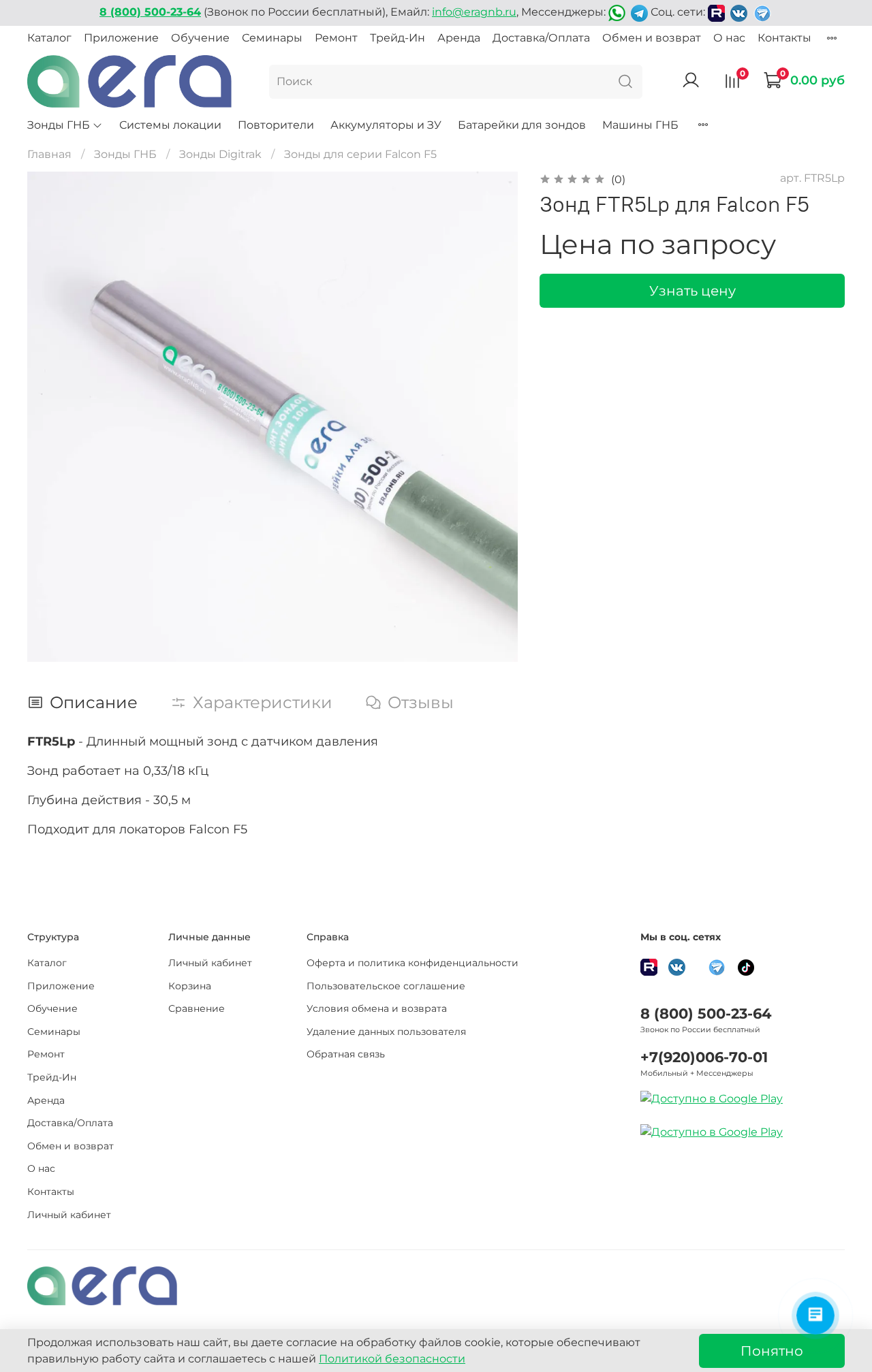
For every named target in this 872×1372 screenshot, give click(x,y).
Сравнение (196, 1008)
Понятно (772, 1351)
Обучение (200, 37)
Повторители (276, 124)
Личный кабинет (69, 1215)
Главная (49, 154)
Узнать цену (692, 291)
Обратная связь (346, 1054)
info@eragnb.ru (474, 11)
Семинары (272, 37)
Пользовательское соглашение (386, 986)
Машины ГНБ (640, 124)
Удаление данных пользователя (386, 1031)
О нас (729, 37)
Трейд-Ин (397, 37)
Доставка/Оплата (541, 37)
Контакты (784, 37)
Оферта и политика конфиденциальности (412, 963)
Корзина (189, 986)
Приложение (121, 37)
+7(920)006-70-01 (704, 1057)
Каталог (49, 37)
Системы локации (170, 124)
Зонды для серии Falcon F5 (360, 154)
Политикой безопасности (392, 1358)
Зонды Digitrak (220, 154)
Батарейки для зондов (522, 124)
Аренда (458, 37)
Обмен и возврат (651, 37)
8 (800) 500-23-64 (705, 1013)
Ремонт (336, 37)
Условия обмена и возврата (377, 1008)
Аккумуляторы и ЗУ (385, 124)
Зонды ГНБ (58, 124)
